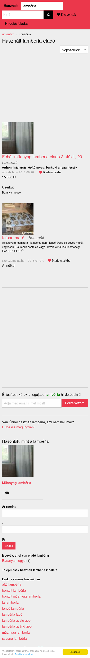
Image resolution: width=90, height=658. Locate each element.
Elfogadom (75, 651)
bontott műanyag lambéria (21, 596)
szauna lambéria (14, 638)
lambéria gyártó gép (17, 626)
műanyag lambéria (16, 632)
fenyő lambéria (13, 608)
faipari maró (13, 237)
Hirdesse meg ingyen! (18, 427)
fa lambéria (10, 602)
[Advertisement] (37, 83)
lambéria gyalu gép (16, 620)
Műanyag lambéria (16, 482)
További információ (24, 654)
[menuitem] (74, 50)
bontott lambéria (14, 590)
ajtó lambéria (11, 584)
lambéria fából (12, 614)
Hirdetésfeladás (16, 23)
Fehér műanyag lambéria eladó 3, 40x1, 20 (42, 156)
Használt (11, 5)
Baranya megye (14, 560)
